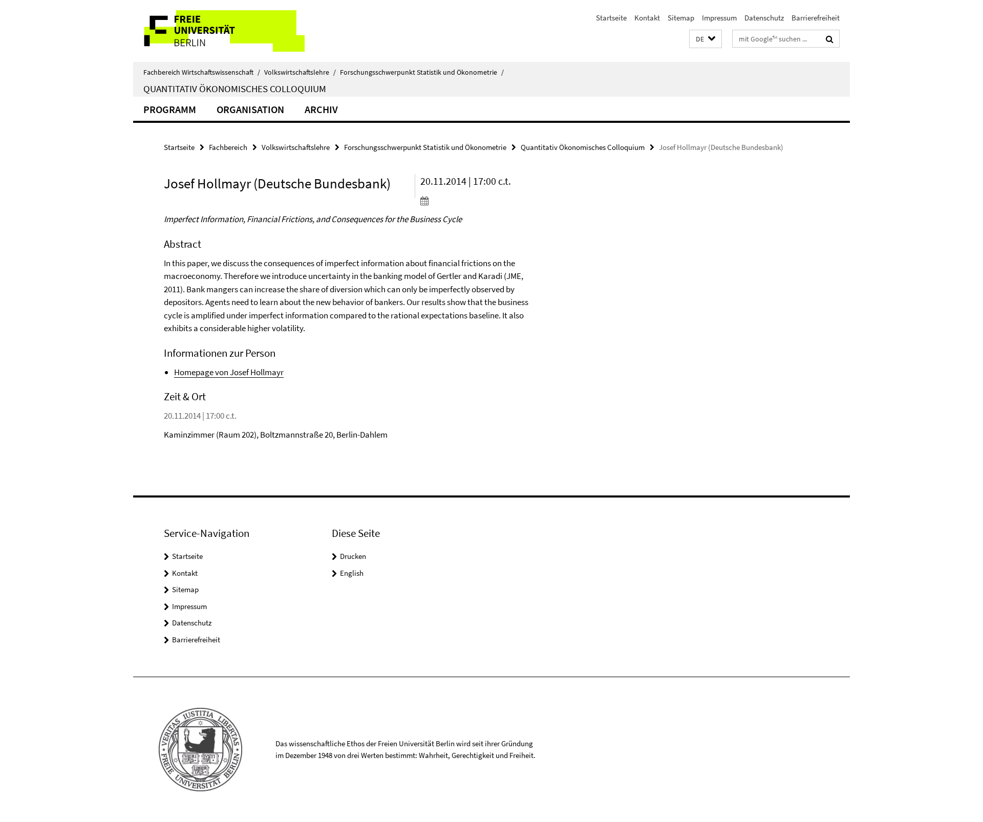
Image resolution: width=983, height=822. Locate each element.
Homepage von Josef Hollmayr (229, 372)
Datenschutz (764, 18)
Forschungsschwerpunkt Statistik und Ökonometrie (422, 72)
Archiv (321, 109)
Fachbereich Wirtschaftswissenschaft (201, 72)
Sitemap (681, 18)
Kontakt (647, 18)
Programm (169, 109)
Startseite (611, 18)
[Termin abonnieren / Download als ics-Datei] (480, 200)
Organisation (250, 109)
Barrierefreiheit (816, 18)
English (352, 573)
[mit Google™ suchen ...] (829, 39)
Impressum (719, 18)
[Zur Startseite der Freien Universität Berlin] (219, 31)
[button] (705, 39)
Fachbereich (228, 147)
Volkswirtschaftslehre (300, 72)
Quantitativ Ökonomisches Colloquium (234, 88)
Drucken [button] (353, 556)
